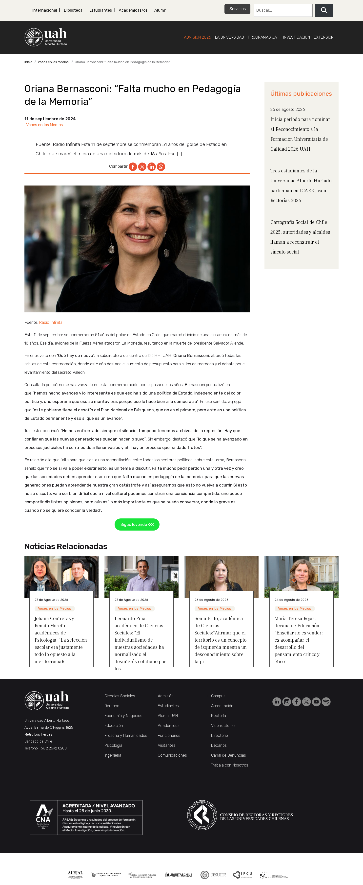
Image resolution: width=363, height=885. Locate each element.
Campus (218, 696)
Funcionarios (169, 735)
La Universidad (229, 37)
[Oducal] (274, 875)
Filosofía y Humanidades (125, 735)
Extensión (324, 37)
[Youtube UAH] (317, 701)
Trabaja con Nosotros (229, 765)
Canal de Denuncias (228, 755)
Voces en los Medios (53, 62)
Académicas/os (133, 10)
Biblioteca (73, 10)
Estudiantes (100, 10)
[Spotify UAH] (326, 701)
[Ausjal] (75, 875)
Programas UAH (263, 37)
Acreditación (222, 705)
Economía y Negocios (123, 715)
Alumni (160, 10)
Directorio (219, 735)
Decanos (219, 745)
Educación (113, 725)
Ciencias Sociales (119, 696)
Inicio (28, 62)
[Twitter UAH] (307, 701)
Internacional (44, 10)
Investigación (296, 37)
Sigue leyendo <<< (137, 524)
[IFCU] (242, 875)
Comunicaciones (172, 755)
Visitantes (166, 745)
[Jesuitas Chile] (179, 875)
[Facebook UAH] (297, 701)
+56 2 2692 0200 (53, 748)
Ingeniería (112, 755)
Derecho (111, 705)
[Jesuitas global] (213, 875)
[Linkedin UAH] (277, 701)
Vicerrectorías (223, 725)
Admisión (166, 696)
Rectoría (218, 715)
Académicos (169, 725)
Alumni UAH (168, 715)
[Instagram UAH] (287, 701)
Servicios (237, 9)
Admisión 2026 (197, 37)
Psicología (113, 745)
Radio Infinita (50, 322)
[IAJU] (105, 875)
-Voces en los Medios (43, 124)
